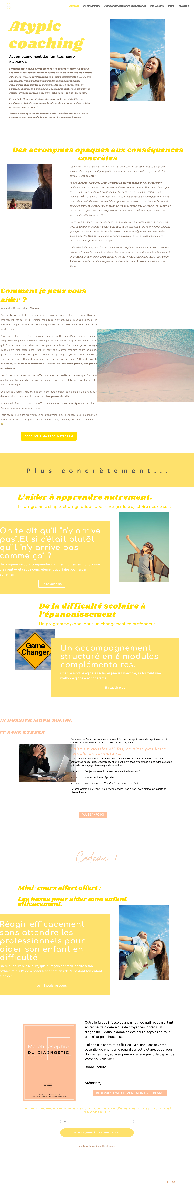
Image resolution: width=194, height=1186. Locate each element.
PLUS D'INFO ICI (93, 814)
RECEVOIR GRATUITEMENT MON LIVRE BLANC (130, 1093)
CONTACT (183, 6)
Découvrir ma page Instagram (49, 436)
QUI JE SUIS (157, 6)
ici (114, 1146)
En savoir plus (52, 584)
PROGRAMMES (91, 6)
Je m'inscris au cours (52, 985)
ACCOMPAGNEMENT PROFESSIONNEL (125, 6)
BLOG (171, 6)
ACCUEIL (74, 6)
